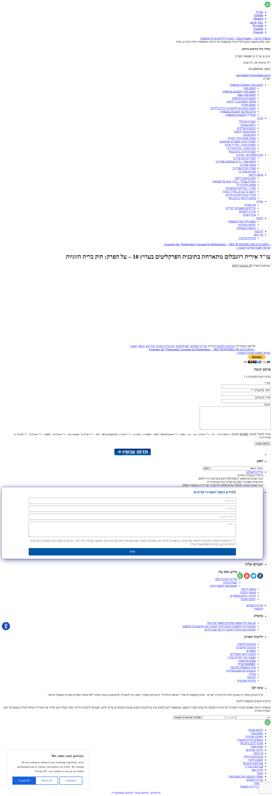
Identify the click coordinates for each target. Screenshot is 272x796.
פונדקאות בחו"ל (254, 766)
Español (258, 28)
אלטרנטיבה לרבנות (245, 131)
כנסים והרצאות (247, 660)
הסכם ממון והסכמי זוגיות (223, 585)
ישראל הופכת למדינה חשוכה (253, 247)
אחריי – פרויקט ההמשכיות (241, 188)
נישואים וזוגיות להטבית (250, 739)
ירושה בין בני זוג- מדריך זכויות (239, 191)
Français (258, 32)
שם (269, 382)
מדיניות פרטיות (247, 238)
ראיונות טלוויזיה (247, 224)
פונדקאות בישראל (253, 763)
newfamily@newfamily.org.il (253, 75)
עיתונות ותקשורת (224, 346)
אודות (259, 201)
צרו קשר (258, 234)
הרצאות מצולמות (246, 228)
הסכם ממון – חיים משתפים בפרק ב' (236, 161)
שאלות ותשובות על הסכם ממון (246, 776)
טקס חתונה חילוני (253, 756)
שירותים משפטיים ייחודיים (241, 208)
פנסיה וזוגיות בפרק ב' (244, 168)
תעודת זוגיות (230, 582)
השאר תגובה (137, 346)
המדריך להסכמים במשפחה (240, 114)
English (258, 15)
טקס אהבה (249, 134)
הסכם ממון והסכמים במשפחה (246, 84)
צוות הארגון (249, 214)
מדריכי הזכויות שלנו (226, 579)
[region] (48, 769)
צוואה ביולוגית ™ (246, 184)
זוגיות (260, 118)
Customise (71, 780)
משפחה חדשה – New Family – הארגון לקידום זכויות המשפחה (235, 38)
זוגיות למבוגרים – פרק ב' (249, 154)
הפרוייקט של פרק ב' (244, 158)
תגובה (267, 404)
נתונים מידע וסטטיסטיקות (241, 670)
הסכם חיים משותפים (244, 98)
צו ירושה (258, 753)
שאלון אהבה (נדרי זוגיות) (242, 138)
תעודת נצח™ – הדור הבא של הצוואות (234, 181)
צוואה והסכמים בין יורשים (241, 101)
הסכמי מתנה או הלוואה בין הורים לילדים (233, 108)
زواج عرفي (256, 22)
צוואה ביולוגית (248, 592)
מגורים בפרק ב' (247, 171)
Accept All (24, 780)
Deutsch (258, 18)
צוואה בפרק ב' (248, 164)
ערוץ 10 (150, 346)
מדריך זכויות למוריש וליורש (240, 194)
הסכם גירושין (255, 759)
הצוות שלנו (257, 746)
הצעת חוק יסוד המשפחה (242, 221)
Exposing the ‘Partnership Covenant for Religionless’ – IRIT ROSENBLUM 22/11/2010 (217, 244)
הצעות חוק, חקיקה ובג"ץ (242, 657)
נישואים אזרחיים (246, 128)
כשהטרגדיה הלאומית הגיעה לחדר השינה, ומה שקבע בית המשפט (219, 626)
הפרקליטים (182, 346)
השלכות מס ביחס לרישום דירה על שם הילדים (230, 629)
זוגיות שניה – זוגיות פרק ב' (241, 148)
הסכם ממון (250, 88)
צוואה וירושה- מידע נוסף (242, 198)
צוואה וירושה (256, 174)
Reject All (47, 780)
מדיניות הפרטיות (246, 680)
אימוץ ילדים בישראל (251, 743)
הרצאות (258, 608)
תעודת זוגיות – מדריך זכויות (240, 144)
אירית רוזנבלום (247, 211)
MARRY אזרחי (247, 664)
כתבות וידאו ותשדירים (243, 654)
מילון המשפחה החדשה (243, 667)
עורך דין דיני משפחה (251, 786)
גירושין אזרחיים (254, 749)
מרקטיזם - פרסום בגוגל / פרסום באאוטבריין (136, 792)
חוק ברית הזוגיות (165, 346)
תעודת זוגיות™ (247, 121)
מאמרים (251, 650)
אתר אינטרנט (263, 397)
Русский (258, 25)
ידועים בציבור (248, 124)
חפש (260, 461)
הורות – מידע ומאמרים (243, 595)
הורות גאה (257, 769)
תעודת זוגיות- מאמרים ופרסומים (238, 141)
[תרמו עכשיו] (132, 454)
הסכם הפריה (248, 104)
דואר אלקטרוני (262, 390)
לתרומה (258, 231)
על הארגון (250, 204)
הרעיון (259, 218)
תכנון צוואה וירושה (245, 178)
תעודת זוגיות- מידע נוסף (242, 151)
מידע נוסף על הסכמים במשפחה (238, 111)
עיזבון (260, 773)
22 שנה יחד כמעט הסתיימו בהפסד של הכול (231, 622)
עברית (259, 12)
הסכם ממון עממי (246, 94)
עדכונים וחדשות (247, 644)
